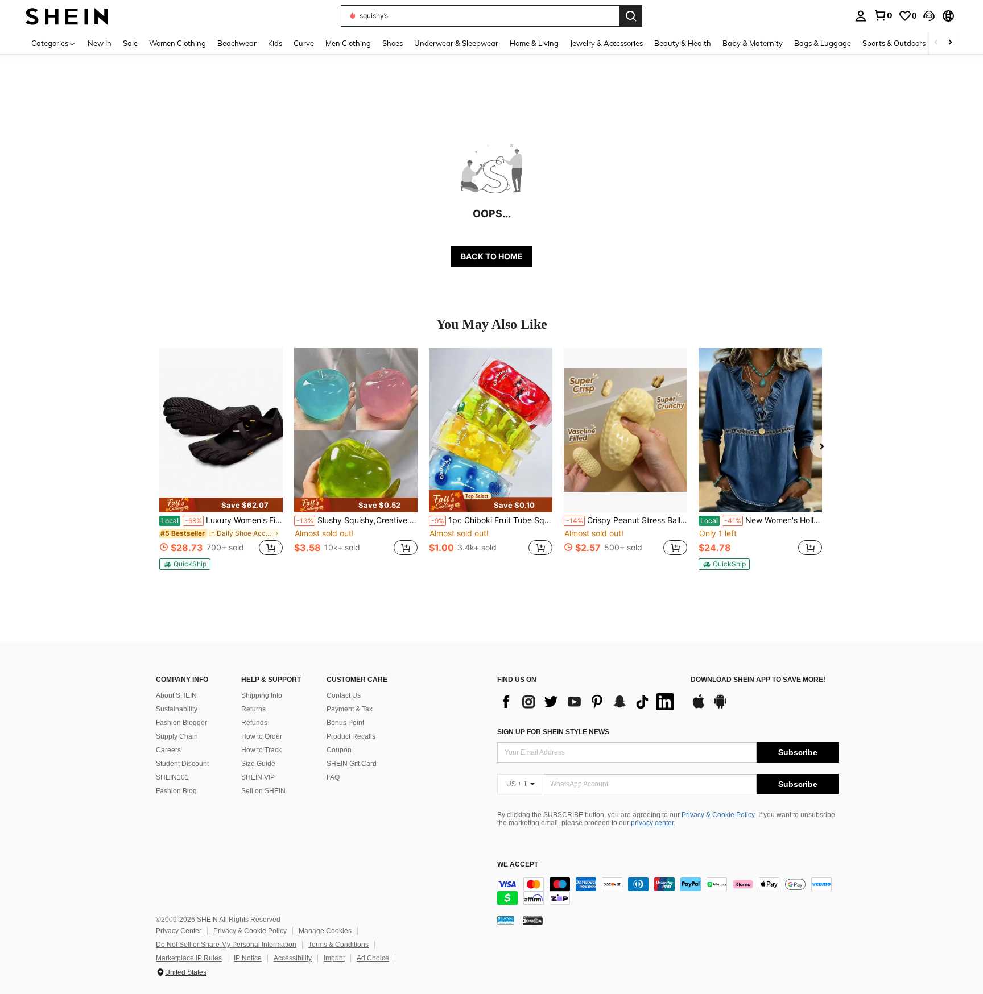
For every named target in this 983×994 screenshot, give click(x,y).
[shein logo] (67, 15)
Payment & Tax (350, 709)
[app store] (699, 707)
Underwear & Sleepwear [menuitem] (456, 43)
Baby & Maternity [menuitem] (752, 43)
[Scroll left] (936, 43)
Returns (253, 709)
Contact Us (344, 695)
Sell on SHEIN (263, 791)
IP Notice (248, 958)
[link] (883, 15)
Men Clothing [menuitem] (348, 43)
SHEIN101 (172, 777)
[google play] (720, 707)
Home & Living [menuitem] (534, 43)
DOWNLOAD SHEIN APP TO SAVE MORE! (758, 680)
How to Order (261, 736)
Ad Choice (373, 958)
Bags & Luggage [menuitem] (822, 43)
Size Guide (258, 764)
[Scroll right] (950, 43)
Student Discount (182, 764)
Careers (168, 750)
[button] (929, 16)
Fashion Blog (176, 791)
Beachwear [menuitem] (237, 43)
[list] (588, 701)
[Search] (630, 16)
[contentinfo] (668, 891)
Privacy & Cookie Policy (718, 815)
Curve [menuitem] (304, 43)
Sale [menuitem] (130, 43)
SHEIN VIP (258, 777)
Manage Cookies (325, 931)
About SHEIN (176, 695)
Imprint (334, 958)
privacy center (652, 823)
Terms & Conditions (338, 945)
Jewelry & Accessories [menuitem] (606, 43)
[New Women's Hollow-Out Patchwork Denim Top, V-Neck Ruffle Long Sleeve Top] (760, 430)
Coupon (339, 750)
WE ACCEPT (517, 864)
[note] (221, 505)
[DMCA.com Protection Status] (533, 920)
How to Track (261, 750)
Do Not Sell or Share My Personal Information (226, 945)
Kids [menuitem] (275, 43)
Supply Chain (177, 736)
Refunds (254, 723)
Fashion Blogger (181, 723)
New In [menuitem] (99, 43)
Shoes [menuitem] (392, 43)
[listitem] (221, 459)
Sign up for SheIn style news (553, 732)
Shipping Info (261, 695)
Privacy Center (178, 931)
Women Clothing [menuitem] (177, 43)
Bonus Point (345, 723)
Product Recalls (351, 736)
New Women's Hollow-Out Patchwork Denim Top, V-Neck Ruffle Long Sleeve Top (761, 520)
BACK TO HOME (492, 256)
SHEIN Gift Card (352, 764)
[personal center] (861, 16)
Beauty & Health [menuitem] (682, 43)
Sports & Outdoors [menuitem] (894, 43)
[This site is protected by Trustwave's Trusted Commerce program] (505, 920)
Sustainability (176, 709)
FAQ (333, 777)
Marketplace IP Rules (189, 958)
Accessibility (293, 958)
